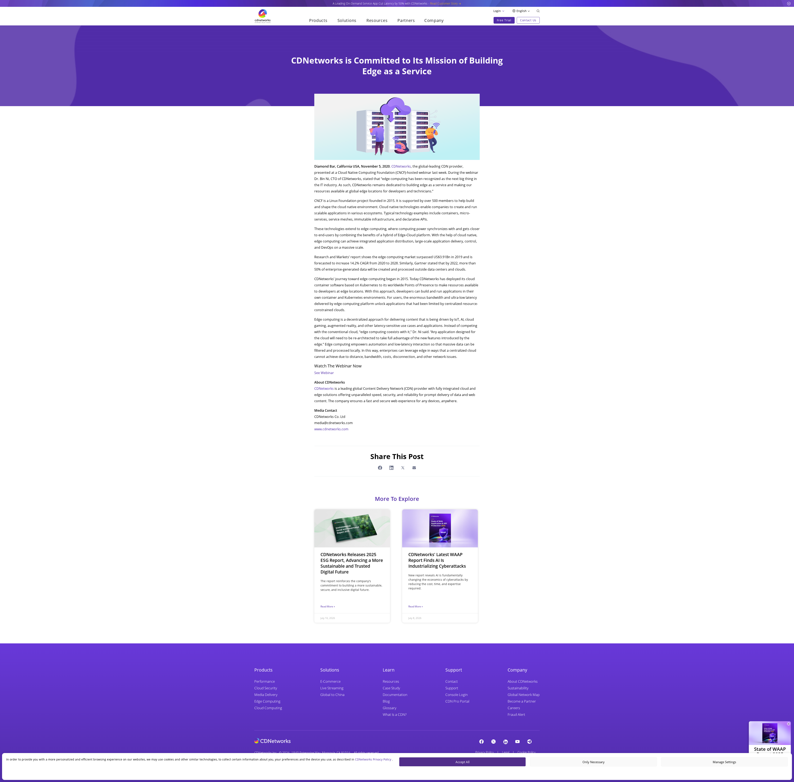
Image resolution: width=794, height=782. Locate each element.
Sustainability (518, 688)
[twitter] (493, 741)
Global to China (332, 694)
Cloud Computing (268, 707)
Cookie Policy (527, 752)
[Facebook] (481, 741)
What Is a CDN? (395, 714)
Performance (264, 681)
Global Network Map (524, 694)
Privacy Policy (484, 752)
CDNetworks (401, 166)
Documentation (395, 694)
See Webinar (324, 373)
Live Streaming (331, 688)
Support (451, 688)
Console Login (456, 694)
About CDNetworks (523, 681)
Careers (514, 707)
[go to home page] (262, 16)
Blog (386, 701)
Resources (391, 681)
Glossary (389, 707)
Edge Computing (267, 701)
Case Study (391, 688)
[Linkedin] (505, 742)
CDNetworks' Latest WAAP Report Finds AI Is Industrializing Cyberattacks (437, 560)
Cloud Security (265, 688)
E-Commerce (330, 681)
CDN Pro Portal (457, 701)
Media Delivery (265, 694)
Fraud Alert (516, 714)
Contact (451, 681)
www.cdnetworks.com (331, 429)
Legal (505, 752)
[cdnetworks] (272, 740)
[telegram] (529, 741)
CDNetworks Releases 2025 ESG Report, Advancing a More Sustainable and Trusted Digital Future (351, 563)
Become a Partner (522, 701)
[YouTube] (517, 741)
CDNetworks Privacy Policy (373, 759)
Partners (406, 20)
